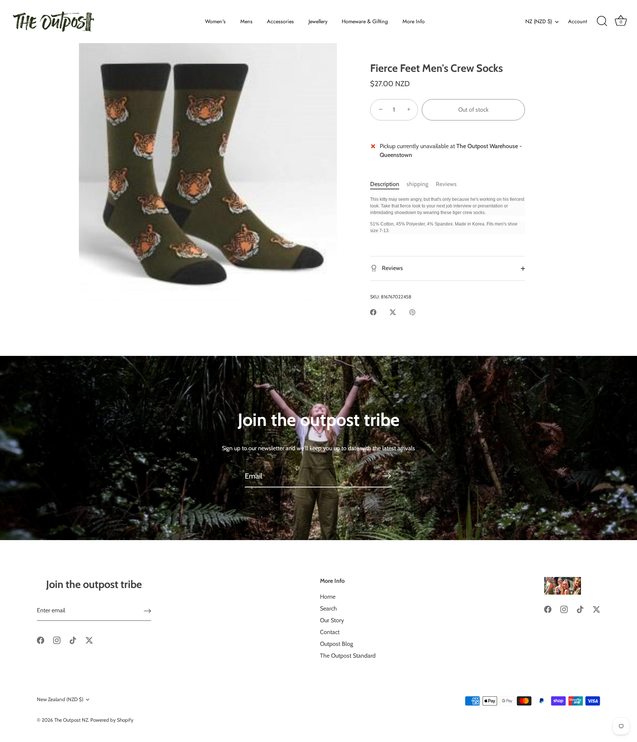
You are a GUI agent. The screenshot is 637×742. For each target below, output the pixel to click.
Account (577, 21)
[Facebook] (40, 639)
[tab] (388, 184)
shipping (417, 184)
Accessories (280, 21)
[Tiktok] (73, 639)
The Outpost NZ (71, 720)
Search (328, 608)
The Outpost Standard (348, 655)
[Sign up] (147, 611)
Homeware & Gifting (365, 21)
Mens (246, 21)
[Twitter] (89, 639)
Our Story (332, 620)
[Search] (602, 21)
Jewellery (318, 21)
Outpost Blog (336, 643)
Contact (330, 632)
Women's (215, 21)
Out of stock (473, 109)
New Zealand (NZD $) (60, 699)
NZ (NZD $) (538, 21)
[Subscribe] (386, 475)
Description (384, 184)
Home (327, 596)
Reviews (446, 184)
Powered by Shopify (111, 720)
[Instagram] (56, 639)
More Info (414, 21)
